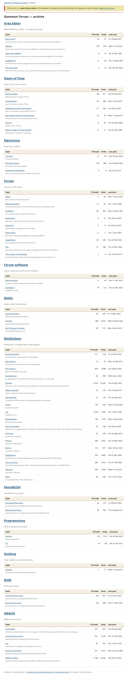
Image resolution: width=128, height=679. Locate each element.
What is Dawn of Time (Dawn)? (18, 130)
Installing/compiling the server (18, 108)
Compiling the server (14, 503)
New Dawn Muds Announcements (19, 115)
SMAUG (9, 613)
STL (6, 543)
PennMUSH (12, 487)
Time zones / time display (16, 254)
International (10, 397)
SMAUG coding (11, 658)
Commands (10, 629)
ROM (7, 580)
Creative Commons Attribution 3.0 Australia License (48, 672)
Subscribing (10, 232)
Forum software (16, 265)
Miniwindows (11, 419)
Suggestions (10, 60)
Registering (10, 218)
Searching (9, 225)
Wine (7, 476)
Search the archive (106, 8)
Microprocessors (12, 163)
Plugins (8, 440)
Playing (8, 122)
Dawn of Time (14, 78)
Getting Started (11, 390)
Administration (11, 94)
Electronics (12, 140)
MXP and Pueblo (12, 426)
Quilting (10, 554)
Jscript (7, 404)
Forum (9, 181)
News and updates (13, 53)
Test (7, 247)
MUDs (8, 298)
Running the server (13, 510)
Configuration (11, 101)
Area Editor (12, 23)
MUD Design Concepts (14, 328)
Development (11, 376)
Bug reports (10, 39)
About (7, 196)
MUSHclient (12, 338)
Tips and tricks (11, 67)
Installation (10, 287)
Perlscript (9, 433)
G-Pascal (9, 156)
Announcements (12, 204)
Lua (6, 412)
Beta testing (10, 361)
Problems (9, 211)
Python (8, 448)
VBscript (8, 469)
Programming (14, 520)
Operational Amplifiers (15, 170)
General (8, 46)
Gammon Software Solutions (16, 3)
